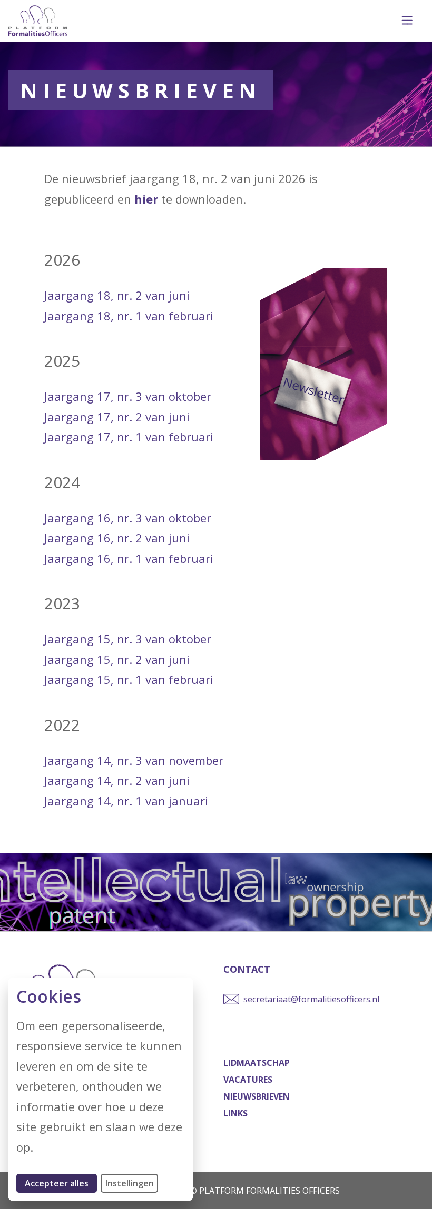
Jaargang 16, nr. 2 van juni (117, 538)
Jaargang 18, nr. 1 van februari (128, 316)
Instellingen (129, 1183)
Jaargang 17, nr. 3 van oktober (127, 396)
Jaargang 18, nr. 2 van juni (117, 295)
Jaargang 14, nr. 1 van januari (126, 801)
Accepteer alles (61, 1183)
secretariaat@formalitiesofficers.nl (311, 999)
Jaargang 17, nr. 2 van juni (117, 417)
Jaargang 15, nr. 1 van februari (128, 679)
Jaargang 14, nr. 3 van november (133, 760)
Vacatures (247, 1079)
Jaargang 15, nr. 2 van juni (117, 659)
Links (235, 1113)
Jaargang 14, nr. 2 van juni (117, 780)
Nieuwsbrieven (256, 1096)
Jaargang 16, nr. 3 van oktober (127, 518)
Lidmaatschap (256, 1063)
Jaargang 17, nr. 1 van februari (128, 437)
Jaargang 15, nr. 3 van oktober (127, 639)
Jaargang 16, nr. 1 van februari (128, 558)
